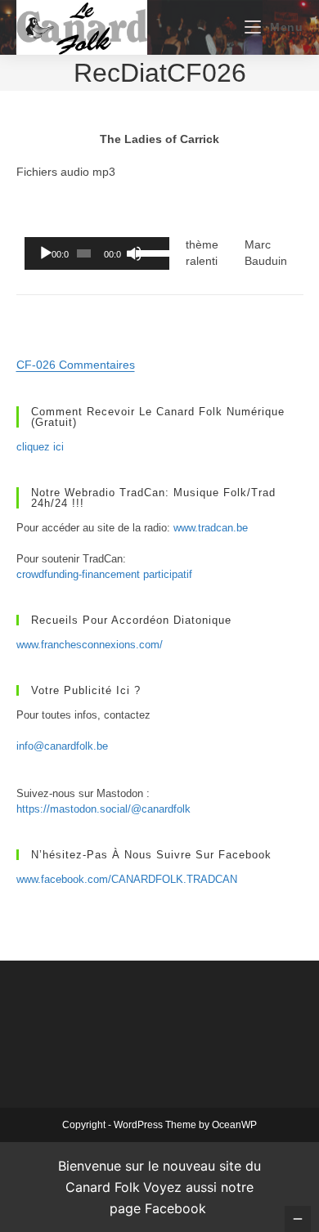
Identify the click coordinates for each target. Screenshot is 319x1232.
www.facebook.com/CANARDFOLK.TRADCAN (126, 879)
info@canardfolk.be (62, 746)
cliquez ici (40, 447)
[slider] (148, 252)
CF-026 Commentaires (75, 364)
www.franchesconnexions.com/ (89, 644)
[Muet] (134, 253)
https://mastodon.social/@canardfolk (103, 809)
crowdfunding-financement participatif (104, 574)
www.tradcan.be (210, 528)
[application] (97, 253)
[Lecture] (46, 253)
